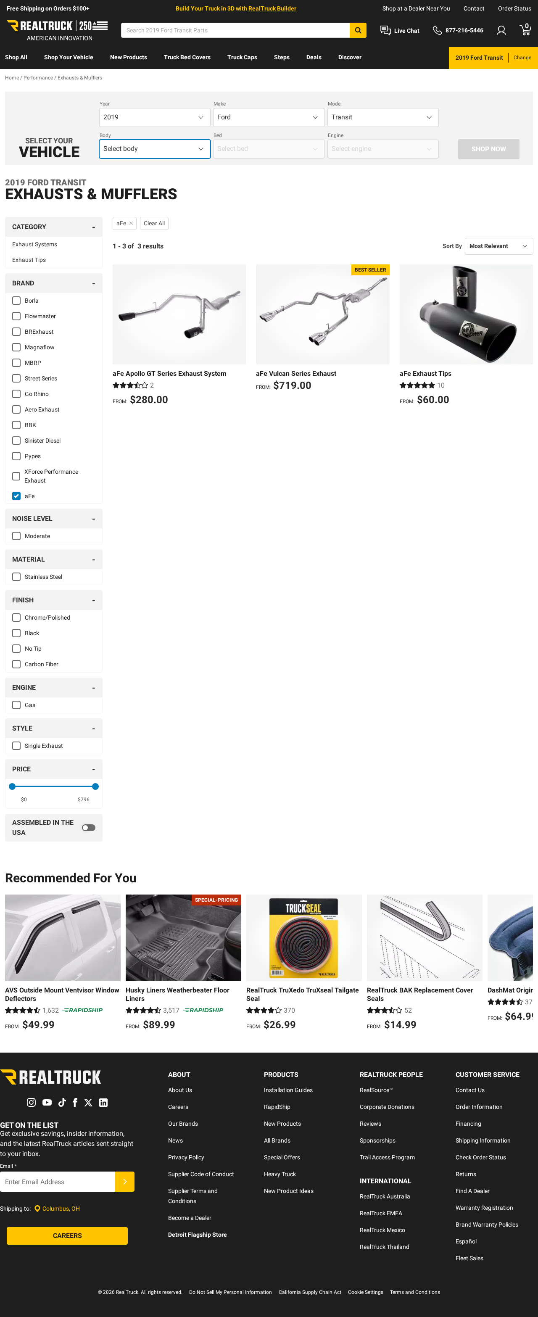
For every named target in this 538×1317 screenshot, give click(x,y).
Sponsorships (378, 1140)
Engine (335, 135)
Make (220, 104)
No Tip (33, 648)
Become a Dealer (189, 1217)
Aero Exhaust (42, 409)
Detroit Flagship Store (197, 1234)
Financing (468, 1123)
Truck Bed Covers (187, 57)
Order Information (479, 1106)
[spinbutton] (24, 799)
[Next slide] (524, 963)
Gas (30, 705)
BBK (30, 425)
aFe (29, 496)
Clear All (154, 223)
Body (105, 135)
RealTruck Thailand (384, 1246)
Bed (218, 135)
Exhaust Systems (34, 244)
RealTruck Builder (272, 8)
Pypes (33, 456)
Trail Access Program (387, 1157)
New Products (128, 57)
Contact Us (470, 1090)
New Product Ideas (289, 1191)
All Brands (277, 1140)
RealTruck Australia (385, 1196)
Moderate (37, 536)
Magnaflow (40, 347)
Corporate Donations (387, 1106)
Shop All (16, 57)
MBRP (33, 362)
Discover (349, 57)
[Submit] (124, 1182)
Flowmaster (40, 316)
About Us (180, 1090)
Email (8, 1166)
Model (335, 104)
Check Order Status (481, 1157)
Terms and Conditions (415, 1292)
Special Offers (282, 1157)
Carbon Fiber (41, 664)
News (175, 1140)
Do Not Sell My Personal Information (230, 1292)
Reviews (370, 1123)
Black (32, 633)
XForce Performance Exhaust (51, 476)
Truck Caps (242, 57)
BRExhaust (39, 331)
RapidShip (277, 1106)
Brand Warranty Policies (487, 1224)
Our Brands (183, 1123)
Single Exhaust (44, 745)
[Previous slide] (13, 963)
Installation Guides (288, 1090)
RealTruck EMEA (381, 1213)
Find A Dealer (473, 1191)
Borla (32, 300)
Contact (474, 8)
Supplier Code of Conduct (201, 1174)
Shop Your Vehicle (68, 57)
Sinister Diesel (43, 440)
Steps (282, 57)
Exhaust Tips (29, 259)
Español (466, 1241)
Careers (178, 1106)
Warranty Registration (484, 1207)
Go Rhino (37, 394)
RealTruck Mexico (382, 1230)
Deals (314, 57)
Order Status (514, 8)
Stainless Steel (43, 576)
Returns (466, 1174)
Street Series (41, 378)
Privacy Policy (186, 1157)
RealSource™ (376, 1090)
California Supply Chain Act (310, 1292)
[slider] (12, 786)
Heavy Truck (280, 1174)
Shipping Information (483, 1140)
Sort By (452, 246)
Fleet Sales (469, 1258)
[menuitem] (16, 58)
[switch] (54, 828)
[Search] (358, 30)
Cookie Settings (365, 1292)
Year (105, 104)
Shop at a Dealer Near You (416, 8)
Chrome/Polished (47, 617)
